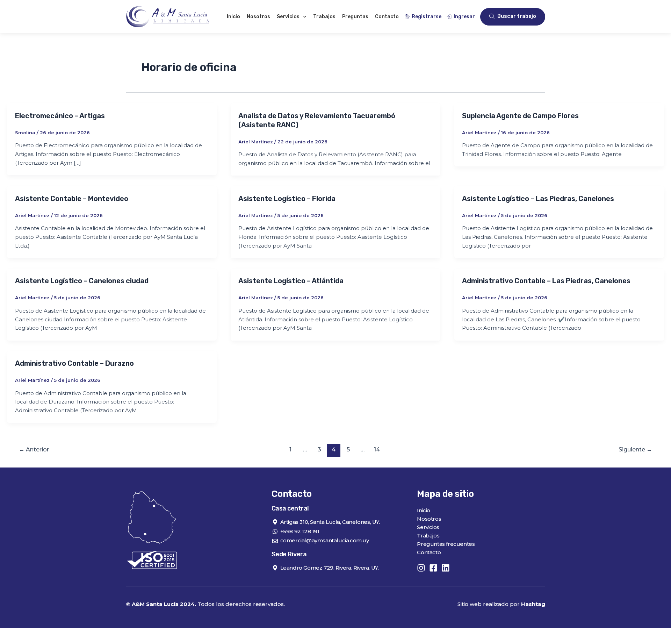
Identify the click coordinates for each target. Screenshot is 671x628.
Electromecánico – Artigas (60, 116)
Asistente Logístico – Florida (287, 198)
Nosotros (258, 17)
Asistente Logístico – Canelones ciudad (82, 281)
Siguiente (635, 449)
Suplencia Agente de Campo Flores (520, 116)
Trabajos (324, 17)
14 (377, 449)
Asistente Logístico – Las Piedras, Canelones (538, 198)
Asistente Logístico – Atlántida (291, 281)
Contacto (387, 17)
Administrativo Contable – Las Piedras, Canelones (546, 281)
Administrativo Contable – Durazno (74, 363)
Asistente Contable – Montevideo (71, 198)
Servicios (288, 17)
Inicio (233, 17)
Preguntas (355, 17)
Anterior (34, 449)
